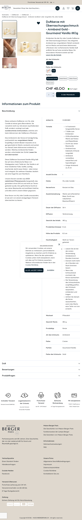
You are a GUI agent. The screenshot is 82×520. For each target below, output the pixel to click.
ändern (50, 270)
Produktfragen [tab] (8, 376)
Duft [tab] (4, 364)
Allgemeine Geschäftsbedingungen (57, 461)
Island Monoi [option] (63, 78)
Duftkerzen (15, 15)
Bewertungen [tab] (8, 370)
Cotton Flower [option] (73, 78)
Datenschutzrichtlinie (51, 467)
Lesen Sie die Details (53, 55)
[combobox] (36, 8)
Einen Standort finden (10, 461)
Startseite (5, 15)
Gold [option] (53, 70)
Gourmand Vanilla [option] (52, 78)
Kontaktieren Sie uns (51, 474)
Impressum (48, 464)
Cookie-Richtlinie (32, 265)
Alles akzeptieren (33, 270)
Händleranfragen (9, 464)
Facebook (6, 474)
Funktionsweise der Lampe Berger (56, 432)
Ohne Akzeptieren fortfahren (46, 245)
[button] (52, 2)
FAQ (45, 447)
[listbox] (63, 63)
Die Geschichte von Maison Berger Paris (58, 428)
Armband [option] (49, 63)
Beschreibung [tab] (8, 111)
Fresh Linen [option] (50, 82)
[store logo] (6, 8)
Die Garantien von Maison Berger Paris (58, 435)
